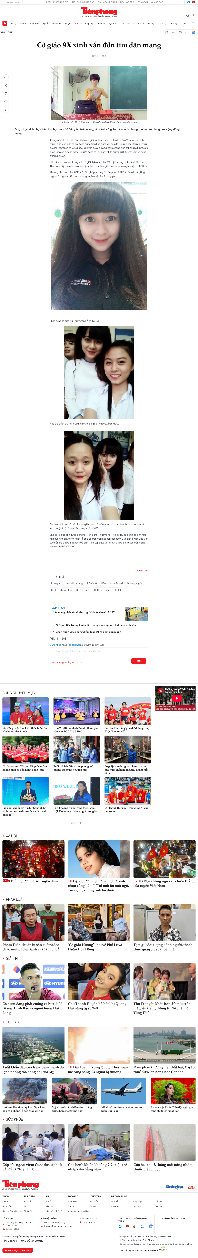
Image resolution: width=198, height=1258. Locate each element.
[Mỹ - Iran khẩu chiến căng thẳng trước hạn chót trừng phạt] (74, 1091)
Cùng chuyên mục (18, 693)
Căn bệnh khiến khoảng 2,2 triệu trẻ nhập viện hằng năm (97, 1166)
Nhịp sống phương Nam (78, 1211)
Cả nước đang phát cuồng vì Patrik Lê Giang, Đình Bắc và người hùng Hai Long (32, 1008)
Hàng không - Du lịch (12, 1211)
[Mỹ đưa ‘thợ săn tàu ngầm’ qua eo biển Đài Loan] (123, 1091)
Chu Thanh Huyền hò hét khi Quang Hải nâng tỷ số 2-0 (97, 1005)
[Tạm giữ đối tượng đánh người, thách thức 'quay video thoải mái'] (164, 922)
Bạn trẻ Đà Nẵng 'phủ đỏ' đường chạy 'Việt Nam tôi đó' (127, 729)
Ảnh (48, 1196)
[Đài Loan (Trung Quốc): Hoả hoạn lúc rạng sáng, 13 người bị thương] (99, 1045)
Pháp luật (89, 23)
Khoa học (162, 23)
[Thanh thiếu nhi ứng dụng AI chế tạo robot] (128, 791)
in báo (180, 32)
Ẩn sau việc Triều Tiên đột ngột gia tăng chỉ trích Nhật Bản (172, 1109)
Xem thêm (193, 23)
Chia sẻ (6, 85)
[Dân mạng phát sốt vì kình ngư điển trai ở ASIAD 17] (136, 614)
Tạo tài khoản (75, 644)
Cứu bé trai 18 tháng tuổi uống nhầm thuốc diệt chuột (162, 1166)
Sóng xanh (35, 23)
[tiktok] (136, 1226)
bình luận (187, 32)
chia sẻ (167, 32)
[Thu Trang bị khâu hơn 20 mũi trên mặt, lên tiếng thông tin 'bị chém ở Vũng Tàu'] (164, 981)
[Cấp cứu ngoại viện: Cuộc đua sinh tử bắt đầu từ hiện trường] (33, 1142)
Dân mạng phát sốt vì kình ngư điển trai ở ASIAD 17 (83, 612)
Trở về (6, 110)
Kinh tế (23, 23)
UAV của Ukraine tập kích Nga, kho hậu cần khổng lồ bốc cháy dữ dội (23, 1109)
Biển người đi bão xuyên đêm (34, 881)
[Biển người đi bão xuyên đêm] (33, 859)
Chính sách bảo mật (173, 1218)
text (174, 32)
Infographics (119, 1196)
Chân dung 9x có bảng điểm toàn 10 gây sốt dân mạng (88, 631)
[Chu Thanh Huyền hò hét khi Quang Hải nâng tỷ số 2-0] (99, 981)
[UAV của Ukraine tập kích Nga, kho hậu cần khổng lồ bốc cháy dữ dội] (24, 1091)
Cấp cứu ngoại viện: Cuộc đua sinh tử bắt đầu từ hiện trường (32, 1166)
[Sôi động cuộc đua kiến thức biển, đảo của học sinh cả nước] (25, 711)
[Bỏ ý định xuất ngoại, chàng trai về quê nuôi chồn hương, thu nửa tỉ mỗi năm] (128, 749)
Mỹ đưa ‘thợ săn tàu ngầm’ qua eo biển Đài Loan (121, 1109)
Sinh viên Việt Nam (107, 2)
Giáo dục (151, 23)
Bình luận (6, 102)
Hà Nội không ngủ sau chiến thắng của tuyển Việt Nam (164, 883)
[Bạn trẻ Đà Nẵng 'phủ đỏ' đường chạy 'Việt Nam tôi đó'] (128, 711)
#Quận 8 (92, 583)
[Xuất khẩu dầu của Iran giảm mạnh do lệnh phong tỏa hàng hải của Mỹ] (33, 1045)
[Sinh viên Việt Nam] (175, 1187)
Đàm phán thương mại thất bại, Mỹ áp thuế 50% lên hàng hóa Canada (164, 1069)
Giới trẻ (78, 23)
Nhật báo (29, 1196)
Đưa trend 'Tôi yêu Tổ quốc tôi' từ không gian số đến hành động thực (24, 768)
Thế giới (67, 23)
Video (184, 23)
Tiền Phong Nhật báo (83, 2)
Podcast (73, 1196)
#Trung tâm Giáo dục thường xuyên (121, 583)
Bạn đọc (158, 1206)
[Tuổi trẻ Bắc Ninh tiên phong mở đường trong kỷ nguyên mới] (76, 749)
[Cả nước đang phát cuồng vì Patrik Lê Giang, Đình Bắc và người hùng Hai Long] (33, 981)
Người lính (113, 23)
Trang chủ (4, 23)
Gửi (139, 661)
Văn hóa (130, 23)
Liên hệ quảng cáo (51, 1218)
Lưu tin (6, 94)
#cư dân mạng (74, 583)
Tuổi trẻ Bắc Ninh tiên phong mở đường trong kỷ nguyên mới (73, 768)
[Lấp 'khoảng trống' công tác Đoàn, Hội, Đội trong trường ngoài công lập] (76, 791)
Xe (122, 23)
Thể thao (101, 23)
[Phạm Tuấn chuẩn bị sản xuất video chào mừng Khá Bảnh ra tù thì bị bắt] (33, 922)
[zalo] (144, 1226)
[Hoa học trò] (192, 1187)
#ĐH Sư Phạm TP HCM (107, 590)
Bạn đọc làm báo (19, 1250)
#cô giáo (56, 583)
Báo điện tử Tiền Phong (99, 12)
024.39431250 (12, 1229)
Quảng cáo (157, 2)
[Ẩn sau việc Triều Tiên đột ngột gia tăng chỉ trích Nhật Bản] (173, 1091)
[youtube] (194, 2)
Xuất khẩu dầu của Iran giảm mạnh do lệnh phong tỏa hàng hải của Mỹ (33, 1069)
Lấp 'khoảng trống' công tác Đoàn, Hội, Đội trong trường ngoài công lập (75, 809)
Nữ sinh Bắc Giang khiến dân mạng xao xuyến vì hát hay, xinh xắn (96, 625)
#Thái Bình (82, 590)
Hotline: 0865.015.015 (57, 2)
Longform (95, 1196)
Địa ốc (46, 23)
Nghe (6, 77)
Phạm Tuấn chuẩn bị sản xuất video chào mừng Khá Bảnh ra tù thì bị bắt (31, 946)
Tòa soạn (143, 2)
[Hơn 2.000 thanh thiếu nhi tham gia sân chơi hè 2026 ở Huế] (76, 711)
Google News (194, 32)
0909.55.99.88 (51, 1222)
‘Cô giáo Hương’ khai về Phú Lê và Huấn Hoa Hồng (95, 946)
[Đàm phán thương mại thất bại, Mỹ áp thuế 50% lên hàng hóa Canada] (164, 1045)
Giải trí (141, 23)
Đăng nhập (55, 644)
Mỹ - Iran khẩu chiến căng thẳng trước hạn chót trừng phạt (72, 1109)
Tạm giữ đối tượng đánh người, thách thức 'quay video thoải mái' (163, 946)
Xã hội (14, 23)
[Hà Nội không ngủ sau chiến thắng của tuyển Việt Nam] (164, 859)
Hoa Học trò (127, 2)
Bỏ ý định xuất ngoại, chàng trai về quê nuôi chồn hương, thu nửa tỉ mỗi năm (126, 770)
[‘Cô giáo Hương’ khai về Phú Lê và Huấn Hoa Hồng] (99, 922)
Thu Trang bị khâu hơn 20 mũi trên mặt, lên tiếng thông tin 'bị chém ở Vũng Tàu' (162, 1008)
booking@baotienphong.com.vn (58, 1226)
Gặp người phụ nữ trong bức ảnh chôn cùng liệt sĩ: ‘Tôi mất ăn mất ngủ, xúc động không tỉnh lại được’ (98, 885)
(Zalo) (62, 1222)
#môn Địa (66, 590)
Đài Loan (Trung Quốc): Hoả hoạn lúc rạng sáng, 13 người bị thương (98, 1069)
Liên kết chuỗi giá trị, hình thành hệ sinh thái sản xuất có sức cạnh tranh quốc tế (24, 811)
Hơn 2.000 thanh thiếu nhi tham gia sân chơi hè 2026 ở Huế (75, 729)
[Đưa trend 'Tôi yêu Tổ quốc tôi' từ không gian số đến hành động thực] (25, 749)
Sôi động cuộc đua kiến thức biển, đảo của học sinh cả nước (25, 729)
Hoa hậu (174, 23)
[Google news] (152, 1226)
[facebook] (188, 2)
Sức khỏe (56, 23)
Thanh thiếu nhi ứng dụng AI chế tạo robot (126, 809)
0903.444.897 (90, 1222)
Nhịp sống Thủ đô (54, 1211)
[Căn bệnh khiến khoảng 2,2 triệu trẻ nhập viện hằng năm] (99, 1142)
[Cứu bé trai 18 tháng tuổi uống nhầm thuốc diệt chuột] (164, 1142)
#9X (53, 590)
